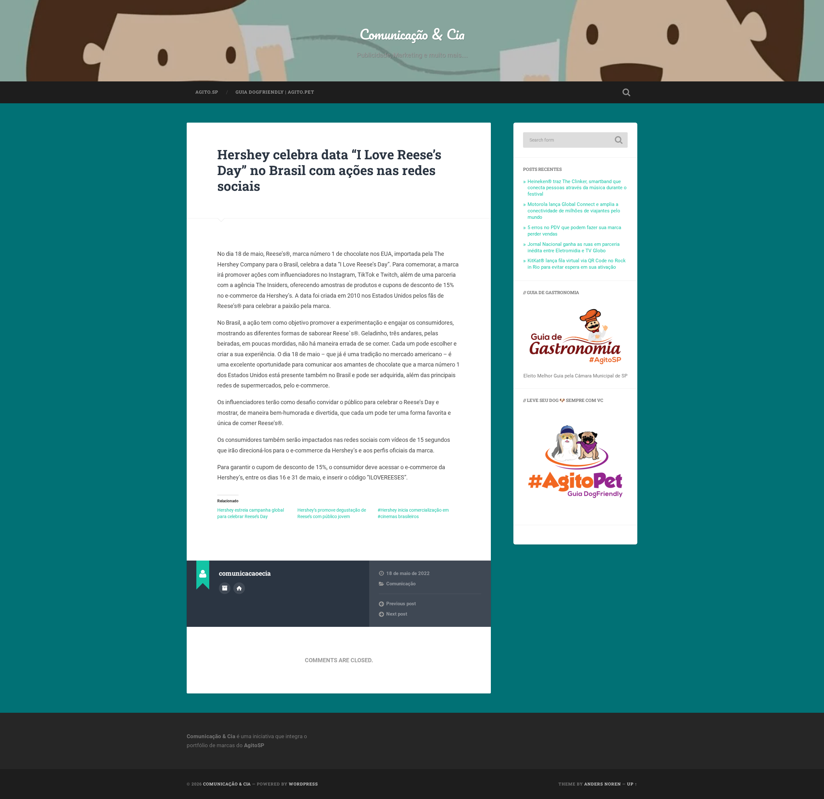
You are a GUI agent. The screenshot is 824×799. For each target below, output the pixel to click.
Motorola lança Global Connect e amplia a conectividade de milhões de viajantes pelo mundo (574, 210)
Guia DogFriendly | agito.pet (275, 92)
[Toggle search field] (626, 92)
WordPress (303, 783)
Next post (396, 614)
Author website (239, 588)
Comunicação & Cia (412, 34)
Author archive (224, 588)
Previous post (401, 604)
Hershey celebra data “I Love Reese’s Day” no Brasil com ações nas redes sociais (329, 170)
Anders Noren (602, 783)
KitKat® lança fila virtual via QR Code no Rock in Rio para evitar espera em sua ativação (577, 264)
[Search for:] (575, 140)
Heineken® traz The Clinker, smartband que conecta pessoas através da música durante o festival (577, 188)
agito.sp (206, 92)
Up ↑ (632, 783)
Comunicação (401, 584)
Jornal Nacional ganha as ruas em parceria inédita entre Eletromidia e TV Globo (574, 247)
